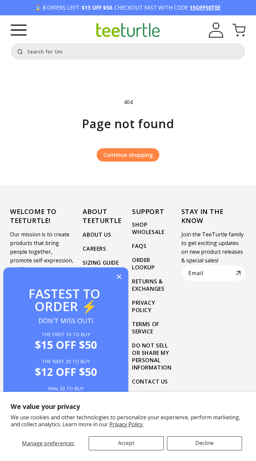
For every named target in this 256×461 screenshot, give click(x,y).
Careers (94, 248)
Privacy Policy (143, 306)
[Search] (18, 50)
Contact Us (150, 381)
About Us (97, 234)
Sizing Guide (101, 262)
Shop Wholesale (148, 228)
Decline (204, 443)
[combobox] (128, 51)
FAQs (139, 246)
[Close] (119, 277)
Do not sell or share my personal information (152, 356)
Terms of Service (145, 327)
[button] (19, 30)
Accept (126, 443)
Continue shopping (128, 155)
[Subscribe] (238, 273)
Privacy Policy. (126, 424)
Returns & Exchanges (148, 285)
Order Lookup (143, 263)
